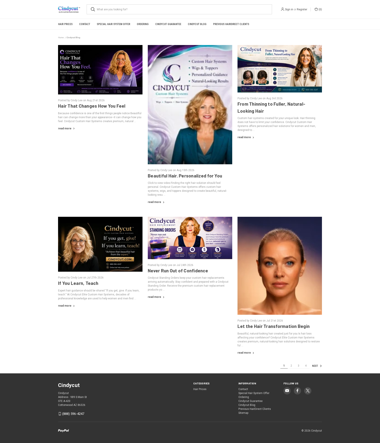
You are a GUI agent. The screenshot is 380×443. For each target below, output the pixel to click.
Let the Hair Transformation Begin (274, 326)
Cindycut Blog (197, 24)
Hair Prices (65, 24)
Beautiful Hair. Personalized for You (185, 175)
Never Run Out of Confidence (178, 270)
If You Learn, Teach (78, 283)
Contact (84, 24)
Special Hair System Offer (113, 24)
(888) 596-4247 (73, 414)
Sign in (289, 9)
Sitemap (243, 412)
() (320, 9)
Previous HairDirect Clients (231, 24)
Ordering (143, 24)
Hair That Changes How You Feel (92, 105)
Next (315, 365)
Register (302, 9)
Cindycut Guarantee (168, 24)
